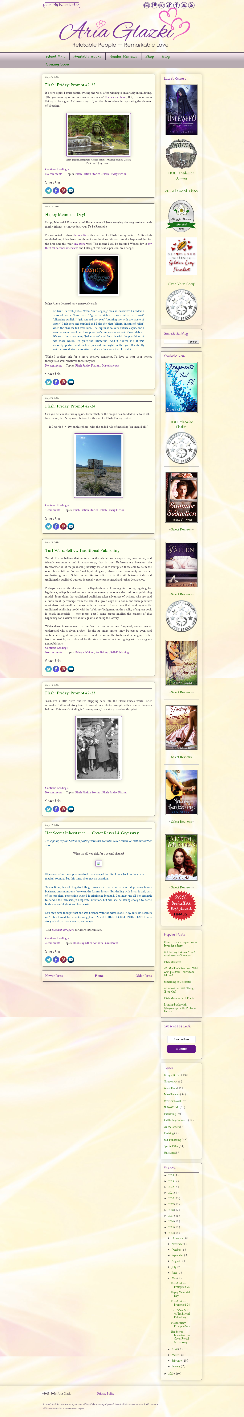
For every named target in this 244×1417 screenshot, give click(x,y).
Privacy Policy (105, 1394)
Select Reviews (181, 822)
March (176, 1355)
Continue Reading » (57, 169)
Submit (181, 1048)
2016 (171, 1221)
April (175, 1349)
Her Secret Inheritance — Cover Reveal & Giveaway (92, 833)
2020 (171, 1198)
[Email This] (70, 193)
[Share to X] (48, 193)
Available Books (87, 56)
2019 (171, 1204)
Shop (149, 56)
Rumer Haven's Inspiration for (181, 943)
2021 (171, 1193)
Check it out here (115, 97)
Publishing (102, 652)
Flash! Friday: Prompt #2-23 (70, 693)
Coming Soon (57, 64)
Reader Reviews (123, 56)
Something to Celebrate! (177, 982)
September (178, 1255)
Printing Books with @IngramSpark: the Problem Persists (180, 1008)
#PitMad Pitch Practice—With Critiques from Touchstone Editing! (181, 972)
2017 (171, 1216)
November (178, 1244)
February (177, 1361)
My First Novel (172, 1101)
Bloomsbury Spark (63, 930)
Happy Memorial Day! (65, 214)
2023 (171, 1181)
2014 (171, 1233)
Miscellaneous (110, 366)
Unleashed (170, 1153)
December (178, 1238)
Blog (166, 56)
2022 (171, 1187)
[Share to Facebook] (56, 193)
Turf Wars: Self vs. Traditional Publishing (82, 550)
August (176, 1261)
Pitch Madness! (172, 962)
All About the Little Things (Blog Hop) (179, 990)
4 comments (53, 510)
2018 (171, 1210)
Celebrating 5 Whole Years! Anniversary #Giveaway (179, 953)
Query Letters (172, 1127)
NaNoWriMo (172, 1107)
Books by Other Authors (88, 943)
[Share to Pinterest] (63, 193)
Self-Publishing (119, 652)
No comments (54, 174)
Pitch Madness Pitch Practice (180, 998)
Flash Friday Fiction (114, 174)
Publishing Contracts (176, 1120)
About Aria (56, 56)
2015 (171, 1227)
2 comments (53, 943)
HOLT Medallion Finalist (181, 425)
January (176, 1366)
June (174, 1273)
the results (79, 235)
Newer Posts (54, 975)
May (174, 1278)
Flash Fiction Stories (88, 174)
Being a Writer (84, 652)
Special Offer (171, 1146)
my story (79, 244)
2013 (171, 1373)
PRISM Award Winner (181, 191)
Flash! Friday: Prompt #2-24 (70, 406)
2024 (171, 1175)
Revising (169, 1133)
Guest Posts (170, 1088)
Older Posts (144, 975)
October (176, 1250)
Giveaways (111, 943)
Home (99, 975)
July (174, 1267)
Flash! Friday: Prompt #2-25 (70, 85)
